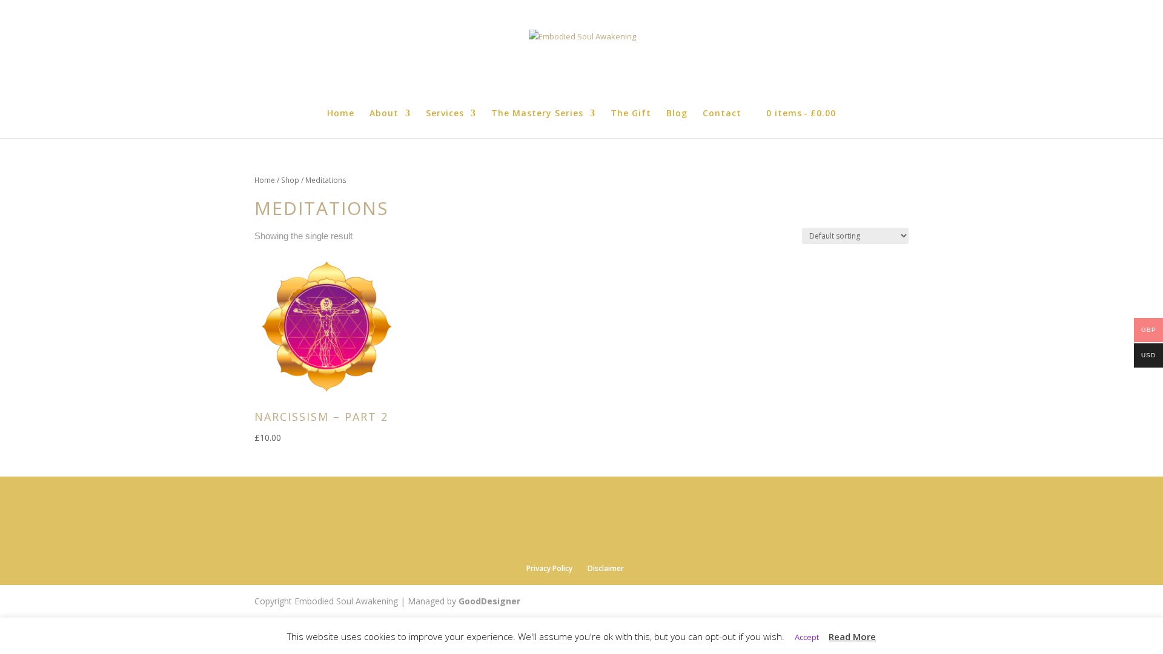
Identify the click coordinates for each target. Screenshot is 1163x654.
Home (340, 114)
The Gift (631, 114)
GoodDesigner (489, 601)
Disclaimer (606, 568)
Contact (722, 114)
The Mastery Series (537, 114)
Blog (677, 114)
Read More (852, 636)
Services (445, 114)
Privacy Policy (549, 568)
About (384, 114)
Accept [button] (807, 637)
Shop (290, 180)
